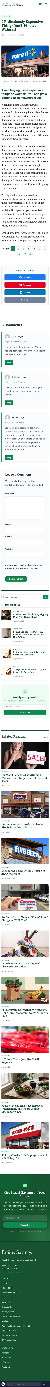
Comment (10, 494)
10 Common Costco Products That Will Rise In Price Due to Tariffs (23, 826)
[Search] (46, 4)
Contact (4, 1283)
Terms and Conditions (11, 1316)
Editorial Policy (7, 1288)
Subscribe (25, 1225)
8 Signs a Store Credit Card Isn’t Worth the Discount (29, 653)
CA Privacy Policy (9, 1340)
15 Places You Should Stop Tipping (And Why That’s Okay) (30, 615)
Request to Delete (9, 1335)
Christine (16, 377)
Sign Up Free (25, 712)
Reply (9, 362)
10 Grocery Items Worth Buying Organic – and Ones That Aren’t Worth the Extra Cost (24, 1013)
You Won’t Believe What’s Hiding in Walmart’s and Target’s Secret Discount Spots (24, 778)
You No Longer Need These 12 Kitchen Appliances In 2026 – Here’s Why (28, 634)
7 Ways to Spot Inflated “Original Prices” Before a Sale (30, 670)
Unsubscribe (6, 1307)
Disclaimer (6, 1321)
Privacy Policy (36, 1231)
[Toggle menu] (40, 4)
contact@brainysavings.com (12, 1272)
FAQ (3, 1297)
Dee (14, 337)
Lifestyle (5, 1362)
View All (46, 737)
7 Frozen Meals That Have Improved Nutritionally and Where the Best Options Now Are (22, 1108)
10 (30, 254)
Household (17, 629)
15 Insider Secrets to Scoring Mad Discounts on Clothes (20, 965)
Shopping (6, 16)
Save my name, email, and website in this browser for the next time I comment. (23, 567)
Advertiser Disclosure (10, 1293)
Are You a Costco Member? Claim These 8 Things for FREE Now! (24, 919)
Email (8, 537)
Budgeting (17, 611)
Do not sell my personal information (17, 1326)
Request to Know (8, 1330)
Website (9, 549)
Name (8, 524)
